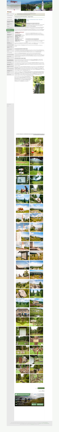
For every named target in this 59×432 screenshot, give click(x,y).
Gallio (16, 7)
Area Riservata (9, 104)
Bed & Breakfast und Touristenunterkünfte (10, 60)
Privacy (42, 423)
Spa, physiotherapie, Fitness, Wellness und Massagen (10, 21)
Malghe (8, 26)
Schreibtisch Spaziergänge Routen (10, 30)
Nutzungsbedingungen (46, 423)
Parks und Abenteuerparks (9, 43)
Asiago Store (9, 74)
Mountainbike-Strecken (9, 32)
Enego (13, 7)
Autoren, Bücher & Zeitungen (9, 70)
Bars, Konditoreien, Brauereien (10, 64)
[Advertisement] (10, 89)
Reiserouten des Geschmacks (9, 34)
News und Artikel (9, 52)
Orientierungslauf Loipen (9, 37)
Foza (14, 7)
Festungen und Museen (10, 54)
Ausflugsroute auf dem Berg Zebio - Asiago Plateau (24, 16)
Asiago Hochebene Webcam (9, 47)
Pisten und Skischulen (10, 68)
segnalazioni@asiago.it (45, 422)
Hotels (8, 58)
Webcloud (40, 423)
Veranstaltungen (9, 19)
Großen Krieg (9, 56)
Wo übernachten (9, 17)
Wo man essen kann (10, 15)
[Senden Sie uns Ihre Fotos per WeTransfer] (40, 404)
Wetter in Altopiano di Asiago (10, 66)
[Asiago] (14, 1)
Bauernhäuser (9, 62)
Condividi (36, 388)
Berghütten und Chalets (9, 24)
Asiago (11, 7)
